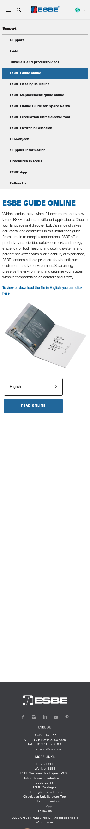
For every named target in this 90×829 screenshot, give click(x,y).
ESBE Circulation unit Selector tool (40, 117)
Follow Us (18, 183)
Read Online (33, 406)
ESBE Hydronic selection (45, 792)
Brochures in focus (26, 161)
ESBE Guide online (25, 73)
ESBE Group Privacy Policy (31, 818)
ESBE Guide (45, 783)
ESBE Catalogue (45, 787)
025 (66, 773)
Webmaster (44, 822)
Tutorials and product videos (34, 62)
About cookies (65, 818)
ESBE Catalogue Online (29, 84)
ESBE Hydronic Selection (31, 128)
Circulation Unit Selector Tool (44, 796)
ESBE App (18, 172)
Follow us (45, 811)
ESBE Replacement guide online (37, 95)
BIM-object (19, 139)
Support (17, 40)
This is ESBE (45, 764)
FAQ (14, 51)
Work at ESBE (45, 768)
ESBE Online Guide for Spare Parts (40, 106)
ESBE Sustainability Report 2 (41, 773)
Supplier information (28, 150)
